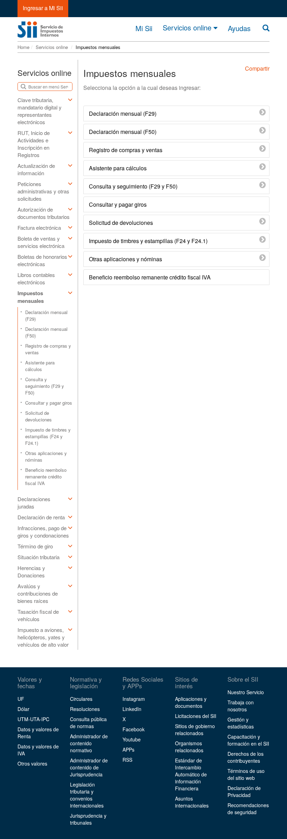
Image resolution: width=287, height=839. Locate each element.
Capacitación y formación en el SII (248, 740)
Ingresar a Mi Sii (43, 8)
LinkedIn (131, 708)
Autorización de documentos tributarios (44, 213)
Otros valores (32, 763)
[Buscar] (266, 28)
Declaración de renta (41, 517)
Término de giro (35, 546)
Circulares (81, 698)
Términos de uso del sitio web (246, 774)
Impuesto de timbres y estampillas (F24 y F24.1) (48, 436)
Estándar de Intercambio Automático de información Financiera (191, 774)
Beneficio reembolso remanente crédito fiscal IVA (45, 476)
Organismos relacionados (189, 747)
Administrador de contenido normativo (89, 743)
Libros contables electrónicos (36, 278)
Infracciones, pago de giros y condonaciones (43, 531)
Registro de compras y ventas (48, 349)
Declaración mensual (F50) (46, 332)
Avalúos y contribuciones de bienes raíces (38, 593)
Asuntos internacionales (192, 802)
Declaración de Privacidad (244, 791)
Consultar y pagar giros (48, 402)
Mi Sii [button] (143, 28)
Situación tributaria (38, 557)
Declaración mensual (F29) (46, 315)
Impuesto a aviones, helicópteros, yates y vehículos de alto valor (43, 637)
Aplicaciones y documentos (190, 702)
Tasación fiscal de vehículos (38, 615)
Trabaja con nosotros (240, 706)
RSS (127, 759)
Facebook (133, 729)
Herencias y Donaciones (31, 571)
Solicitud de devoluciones (38, 416)
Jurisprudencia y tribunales (88, 819)
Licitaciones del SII (195, 715)
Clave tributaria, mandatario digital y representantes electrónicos (40, 111)
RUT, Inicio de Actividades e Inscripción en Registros (34, 143)
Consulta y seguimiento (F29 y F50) (44, 386)
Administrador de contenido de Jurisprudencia (89, 767)
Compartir (257, 68)
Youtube (131, 739)
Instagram (133, 698)
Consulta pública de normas (88, 723)
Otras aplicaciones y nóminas (46, 456)
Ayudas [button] (239, 28)
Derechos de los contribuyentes (245, 757)
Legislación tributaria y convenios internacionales (87, 795)
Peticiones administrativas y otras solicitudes (43, 191)
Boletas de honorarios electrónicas (42, 260)
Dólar (23, 708)
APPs (128, 749)
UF (21, 698)
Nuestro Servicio (245, 692)
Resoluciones (85, 708)
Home (23, 47)
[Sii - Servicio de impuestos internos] (40, 27)
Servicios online (188, 27)
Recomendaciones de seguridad (248, 809)
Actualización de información (36, 169)
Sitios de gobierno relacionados (195, 730)
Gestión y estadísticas (240, 723)
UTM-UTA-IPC (33, 719)
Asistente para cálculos (40, 365)
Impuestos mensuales (31, 297)
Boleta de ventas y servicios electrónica (41, 242)
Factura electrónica (39, 227)
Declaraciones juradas (34, 502)
